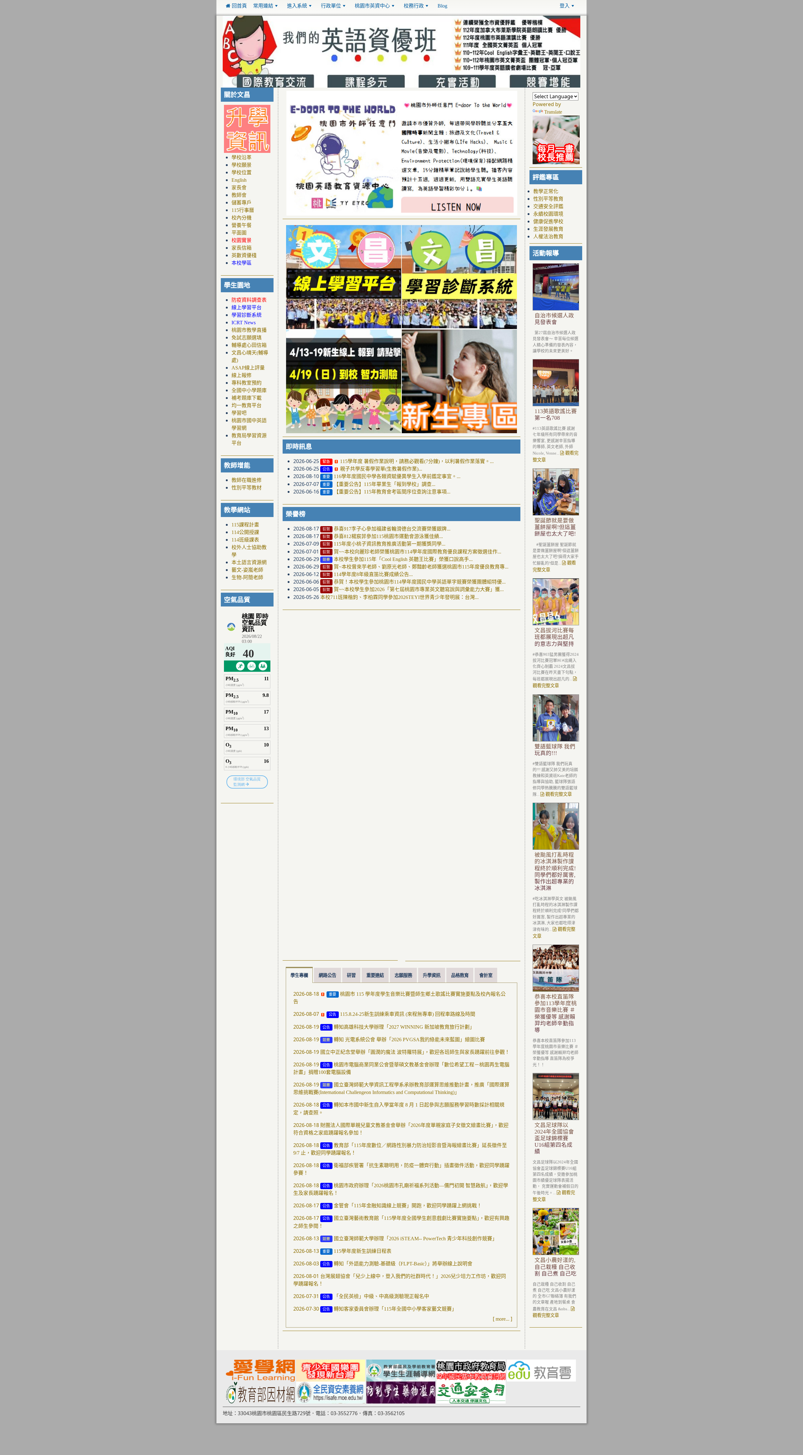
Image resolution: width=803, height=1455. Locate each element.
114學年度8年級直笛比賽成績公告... (373, 574)
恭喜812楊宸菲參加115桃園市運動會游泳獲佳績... (388, 536)
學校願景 (241, 165)
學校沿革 (241, 157)
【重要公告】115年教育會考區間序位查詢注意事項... (392, 491)
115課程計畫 (245, 524)
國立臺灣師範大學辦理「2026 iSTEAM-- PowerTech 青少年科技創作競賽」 (415, 1238)
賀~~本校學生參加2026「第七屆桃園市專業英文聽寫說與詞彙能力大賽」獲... (419, 589)
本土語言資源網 (249, 562)
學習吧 (239, 413)
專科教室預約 (246, 382)
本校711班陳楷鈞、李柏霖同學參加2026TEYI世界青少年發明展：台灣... (399, 597)
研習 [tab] (351, 975)
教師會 (239, 195)
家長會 (239, 187)
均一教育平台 (246, 405)
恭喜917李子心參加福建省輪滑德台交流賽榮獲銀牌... (392, 528)
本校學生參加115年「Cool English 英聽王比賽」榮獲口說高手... (403, 559)
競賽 (326, 560)
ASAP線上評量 (248, 367)
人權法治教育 (548, 236)
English (239, 180)
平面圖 (239, 232)
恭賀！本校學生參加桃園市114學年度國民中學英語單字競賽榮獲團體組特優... (420, 582)
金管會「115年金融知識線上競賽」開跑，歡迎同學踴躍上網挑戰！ (408, 1205)
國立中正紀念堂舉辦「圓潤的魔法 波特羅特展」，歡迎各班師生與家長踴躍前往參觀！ (415, 1052)
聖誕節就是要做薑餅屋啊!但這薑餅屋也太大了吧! (555, 527)
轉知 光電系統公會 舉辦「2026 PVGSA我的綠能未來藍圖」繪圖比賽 (409, 1039)
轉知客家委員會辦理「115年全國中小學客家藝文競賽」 (395, 1309)
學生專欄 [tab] (299, 975)
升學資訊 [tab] (431, 975)
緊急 (326, 462)
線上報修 (241, 375)
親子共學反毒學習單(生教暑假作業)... (381, 469)
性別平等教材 (246, 487)
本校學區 (241, 263)
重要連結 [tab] (375, 975)
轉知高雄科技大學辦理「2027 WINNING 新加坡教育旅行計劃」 (404, 1027)
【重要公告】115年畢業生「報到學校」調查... (384, 484)
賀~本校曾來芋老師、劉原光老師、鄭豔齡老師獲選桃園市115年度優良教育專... (421, 566)
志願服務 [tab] (403, 975)
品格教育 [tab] (460, 975)
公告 (326, 470)
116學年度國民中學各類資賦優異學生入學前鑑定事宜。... (397, 476)
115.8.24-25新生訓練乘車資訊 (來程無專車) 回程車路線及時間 (407, 1014)
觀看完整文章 (558, 794)
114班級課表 (245, 539)
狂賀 (326, 529)
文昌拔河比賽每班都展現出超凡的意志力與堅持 (554, 637)
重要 (326, 477)
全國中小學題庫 (249, 390)
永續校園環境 (548, 214)
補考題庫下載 (246, 398)
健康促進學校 (548, 221)
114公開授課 (245, 532)
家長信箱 (241, 248)
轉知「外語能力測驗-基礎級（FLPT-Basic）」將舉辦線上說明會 (403, 1263)
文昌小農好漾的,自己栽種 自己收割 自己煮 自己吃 (555, 1267)
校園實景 (241, 240)
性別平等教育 (548, 199)
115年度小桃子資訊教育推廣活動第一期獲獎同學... (389, 544)
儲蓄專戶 (241, 202)
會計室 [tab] (485, 975)
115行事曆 (242, 210)
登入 (565, 5)
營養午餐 (241, 225)
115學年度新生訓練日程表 (362, 1251)
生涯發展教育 (548, 229)
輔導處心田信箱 (249, 345)
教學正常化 (545, 191)
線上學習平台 (246, 307)
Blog (442, 5)
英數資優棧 (244, 255)
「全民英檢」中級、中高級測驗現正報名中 (381, 1296)
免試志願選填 (246, 337)
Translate (553, 112)
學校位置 (241, 172)
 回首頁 (236, 5)
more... (502, 1319)
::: (455, 5)
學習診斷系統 (246, 315)
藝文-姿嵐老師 (247, 569)
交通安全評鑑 (548, 206)
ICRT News (243, 322)
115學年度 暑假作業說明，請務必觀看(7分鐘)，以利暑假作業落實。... (417, 461)
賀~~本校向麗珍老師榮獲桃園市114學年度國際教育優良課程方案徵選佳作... (417, 551)
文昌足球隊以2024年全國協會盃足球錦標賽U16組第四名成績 (554, 1139)
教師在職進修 (246, 479)
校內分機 (241, 217)
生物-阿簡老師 (247, 577)
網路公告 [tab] (327, 975)
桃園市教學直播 (249, 330)
